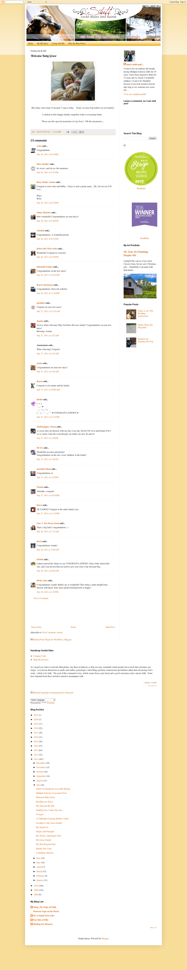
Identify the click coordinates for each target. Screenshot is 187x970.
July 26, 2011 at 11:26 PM (48, 293)
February (40, 875)
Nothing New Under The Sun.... (50, 810)
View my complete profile (135, 94)
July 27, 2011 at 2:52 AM (48, 335)
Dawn (39, 505)
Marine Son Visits (44, 848)
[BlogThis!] (75, 132)
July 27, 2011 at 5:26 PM (47, 459)
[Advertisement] (73, 612)
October (40, 771)
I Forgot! (40, 814)
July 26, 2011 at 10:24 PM (48, 274)
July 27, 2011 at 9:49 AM (48, 371)
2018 (36, 728)
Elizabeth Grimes (45, 266)
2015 (36, 741)
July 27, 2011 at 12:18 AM (48, 311)
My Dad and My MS (45, 805)
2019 (36, 723)
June (38, 858)
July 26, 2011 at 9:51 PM (47, 238)
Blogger (105, 938)
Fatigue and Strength (45, 831)
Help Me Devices (40, 659)
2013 (36, 750)
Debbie (40, 559)
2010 (36, 885)
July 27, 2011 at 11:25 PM (48, 513)
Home (30, 43)
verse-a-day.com (152, 686)
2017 (36, 732)
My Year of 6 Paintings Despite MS (136, 253)
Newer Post (36, 627)
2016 (36, 737)
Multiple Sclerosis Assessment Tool (51, 792)
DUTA (40, 447)
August (39, 780)
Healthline (141, 188)
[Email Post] (68, 131)
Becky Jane (42, 580)
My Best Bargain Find (45, 844)
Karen (40, 381)
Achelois (40, 230)
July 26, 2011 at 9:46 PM (47, 220)
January (40, 880)
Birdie (39, 399)
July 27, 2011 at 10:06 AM (48, 389)
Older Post (110, 627)
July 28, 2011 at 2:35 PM (47, 591)
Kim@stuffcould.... (135, 64)
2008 (36, 894)
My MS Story (42, 43)
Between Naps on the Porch (46, 911)
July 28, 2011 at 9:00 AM (48, 570)
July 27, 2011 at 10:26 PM (48, 495)
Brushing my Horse (44, 801)
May (38, 862)
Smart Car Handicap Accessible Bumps (53, 788)
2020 (36, 719)
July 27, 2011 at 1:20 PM (47, 438)
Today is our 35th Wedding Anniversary (145, 313)
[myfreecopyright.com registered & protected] (52, 692)
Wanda (40, 486)
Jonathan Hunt (44, 468)
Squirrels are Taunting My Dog (145, 340)
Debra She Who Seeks (47, 248)
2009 (36, 889)
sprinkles (41, 302)
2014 (36, 745)
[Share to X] (78, 132)
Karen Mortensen (45, 284)
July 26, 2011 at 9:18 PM (47, 154)
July (38, 784)
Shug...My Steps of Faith (44, 907)
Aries (39, 145)
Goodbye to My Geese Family (49, 822)
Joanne (40, 320)
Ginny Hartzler (44, 212)
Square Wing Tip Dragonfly (145, 326)
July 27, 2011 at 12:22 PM (48, 416)
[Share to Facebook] (80, 132)
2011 (36, 759)
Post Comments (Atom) (52, 632)
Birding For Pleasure (43, 924)
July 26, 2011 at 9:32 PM (47, 202)
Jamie (39, 363)
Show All (153, 927)
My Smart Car (42, 827)
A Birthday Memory (45, 852)
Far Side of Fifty (40, 919)
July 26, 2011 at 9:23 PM (47, 172)
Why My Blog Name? (76, 43)
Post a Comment (41, 598)
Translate (51, 702)
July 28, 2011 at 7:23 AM (48, 531)
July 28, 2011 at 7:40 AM (48, 549)
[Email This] (72, 132)
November (41, 767)
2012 (36, 754)
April (38, 866)
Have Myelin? (43, 164)
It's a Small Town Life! (43, 915)
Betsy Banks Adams (46, 182)
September (41, 776)
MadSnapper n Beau (46, 426)
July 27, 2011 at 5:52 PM (47, 477)
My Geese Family (43, 839)
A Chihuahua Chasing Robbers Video (52, 818)
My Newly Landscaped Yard (48, 835)
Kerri (39, 541)
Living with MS (58, 43)
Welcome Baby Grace (45, 797)
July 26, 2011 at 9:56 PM (47, 256)
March (39, 871)
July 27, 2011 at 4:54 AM (48, 353)
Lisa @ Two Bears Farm (48, 523)
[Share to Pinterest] (83, 132)
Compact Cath (39, 655)
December (41, 762)
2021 (36, 715)
